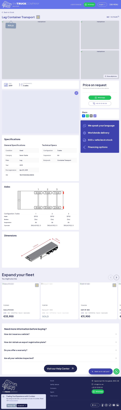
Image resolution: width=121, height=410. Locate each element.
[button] (114, 4)
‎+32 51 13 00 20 (76, 4)
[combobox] (102, 4)
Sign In (52, 392)
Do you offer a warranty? (15, 350)
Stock (52, 381)
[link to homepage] (10, 388)
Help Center (54, 396)
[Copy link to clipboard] (94, 115)
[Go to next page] (116, 277)
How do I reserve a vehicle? (16, 334)
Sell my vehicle (54, 384)
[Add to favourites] (38, 17)
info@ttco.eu (99, 384)
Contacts (53, 388)
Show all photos (112, 76)
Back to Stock (9, 12)
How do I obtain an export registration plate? (25, 342)
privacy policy (13, 400)
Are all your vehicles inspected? (19, 358)
